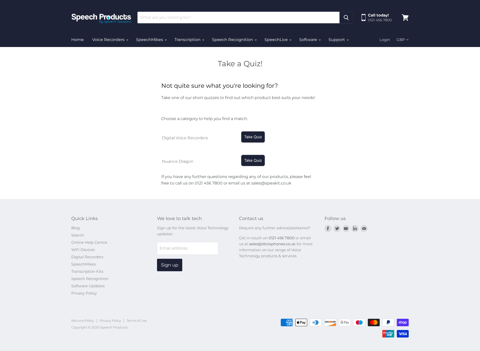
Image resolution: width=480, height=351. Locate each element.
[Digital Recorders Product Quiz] (253, 146)
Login (385, 39)
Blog (75, 228)
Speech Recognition (233, 39)
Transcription (188, 39)
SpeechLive (276, 39)
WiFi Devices (83, 249)
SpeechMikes (150, 39)
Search (77, 235)
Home (77, 39)
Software (308, 39)
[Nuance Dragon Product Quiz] (253, 169)
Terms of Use (136, 320)
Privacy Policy (84, 293)
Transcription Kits (87, 271)
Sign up (169, 265)
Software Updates (87, 286)
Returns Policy (82, 320)
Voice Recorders (109, 39)
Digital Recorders (87, 256)
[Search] (346, 17)
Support (337, 39)
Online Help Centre (89, 242)
